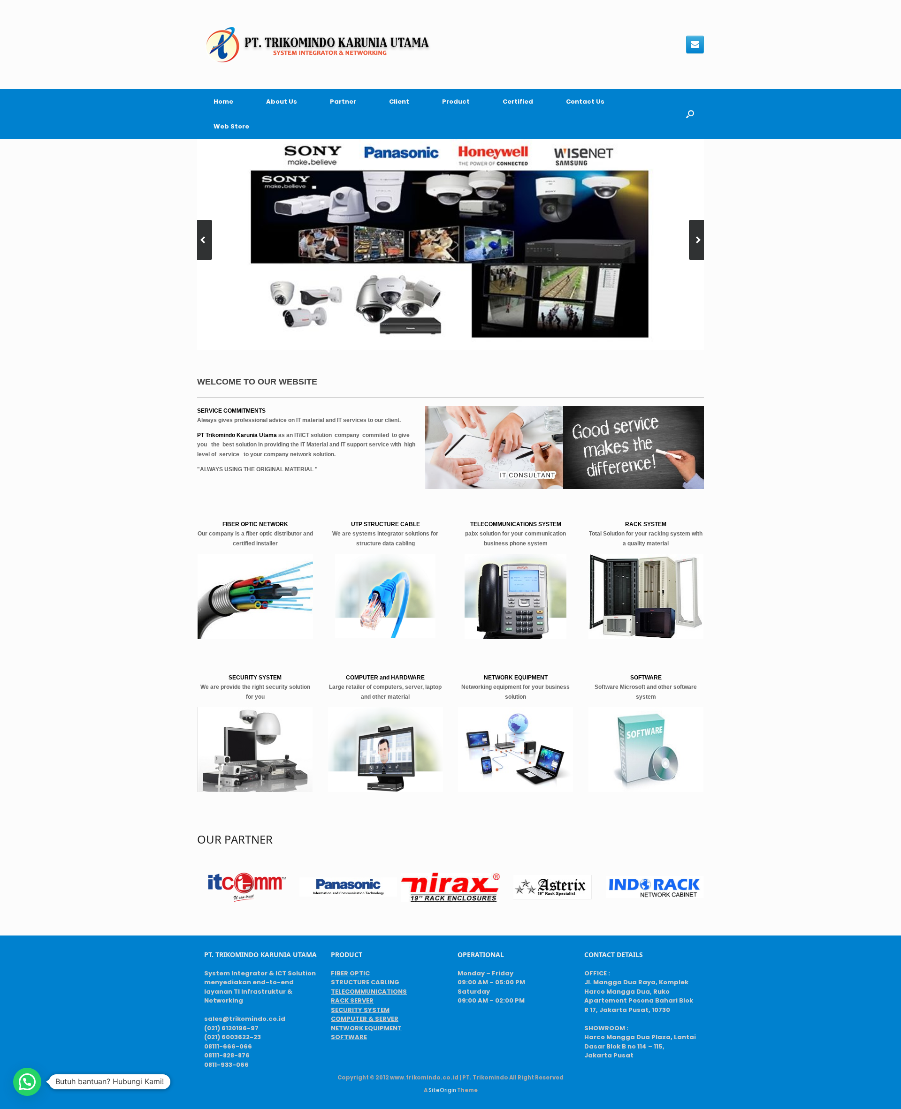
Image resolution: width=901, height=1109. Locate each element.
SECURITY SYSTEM (360, 1009)
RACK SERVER (352, 1000)
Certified (518, 101)
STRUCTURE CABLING (365, 982)
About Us (281, 101)
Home (223, 101)
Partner (343, 101)
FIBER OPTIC (350, 973)
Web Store (231, 126)
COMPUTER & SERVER (364, 1018)
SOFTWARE (349, 1037)
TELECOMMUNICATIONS (369, 991)
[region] (450, 244)
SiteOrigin (442, 1090)
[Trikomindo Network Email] (695, 44)
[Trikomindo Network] (317, 44)
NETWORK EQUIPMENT (366, 1028)
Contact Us (585, 101)
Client (399, 101)
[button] (690, 114)
